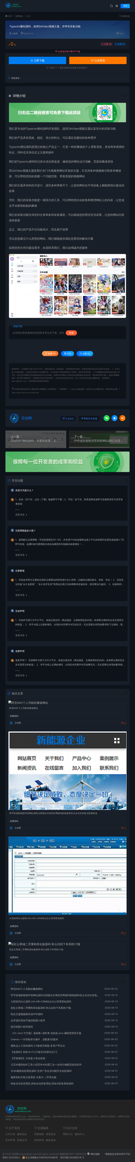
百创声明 (19, 611)
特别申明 (39, 1140)
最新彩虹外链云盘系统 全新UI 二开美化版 (33, 1077)
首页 (10, 16)
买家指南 (39, 1134)
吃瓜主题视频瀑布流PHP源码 (27, 1014)
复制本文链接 (90, 418)
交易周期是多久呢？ (25, 530)
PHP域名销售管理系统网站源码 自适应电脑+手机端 (99, 440)
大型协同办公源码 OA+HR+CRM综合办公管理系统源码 (36, 918)
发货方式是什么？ (24, 490)
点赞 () (108, 44)
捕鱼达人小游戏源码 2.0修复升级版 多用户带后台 (38, 1045)
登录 (125, 6)
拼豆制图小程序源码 (22, 1026)
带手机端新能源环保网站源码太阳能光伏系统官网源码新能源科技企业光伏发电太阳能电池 (53, 813)
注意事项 (99, 60)
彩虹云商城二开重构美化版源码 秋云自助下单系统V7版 (36, 949)
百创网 (14, 34)
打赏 (68, 353)
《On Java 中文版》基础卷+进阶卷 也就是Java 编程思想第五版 (46, 1033)
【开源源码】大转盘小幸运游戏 (28, 1058)
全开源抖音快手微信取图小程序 (28, 1020)
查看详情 (19, 514)
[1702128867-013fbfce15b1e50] (67, 286)
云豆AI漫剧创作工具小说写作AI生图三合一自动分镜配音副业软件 (46, 1064)
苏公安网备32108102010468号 (41, 1157)
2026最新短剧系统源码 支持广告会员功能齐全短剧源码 (41, 1070)
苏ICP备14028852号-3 (72, 1157)
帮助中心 (68, 1134)
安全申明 (10, 1140)
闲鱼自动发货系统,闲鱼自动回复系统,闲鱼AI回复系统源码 (42, 1083)
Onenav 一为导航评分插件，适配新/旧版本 (34, 1039)
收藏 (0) (121, 44)
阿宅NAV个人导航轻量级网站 (23, 708)
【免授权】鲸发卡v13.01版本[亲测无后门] (34, 1051)
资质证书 (22, 1140)
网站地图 (95, 1154)
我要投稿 (125, 16)
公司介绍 (10, 1134)
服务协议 (22, 1134)
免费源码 (19, 16)
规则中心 (80, 1134)
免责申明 (19, 651)
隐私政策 (51, 1140)
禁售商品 (51, 1134)
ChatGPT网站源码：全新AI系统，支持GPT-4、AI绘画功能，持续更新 (36, 440)
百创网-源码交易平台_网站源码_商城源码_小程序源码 (35, 389)
